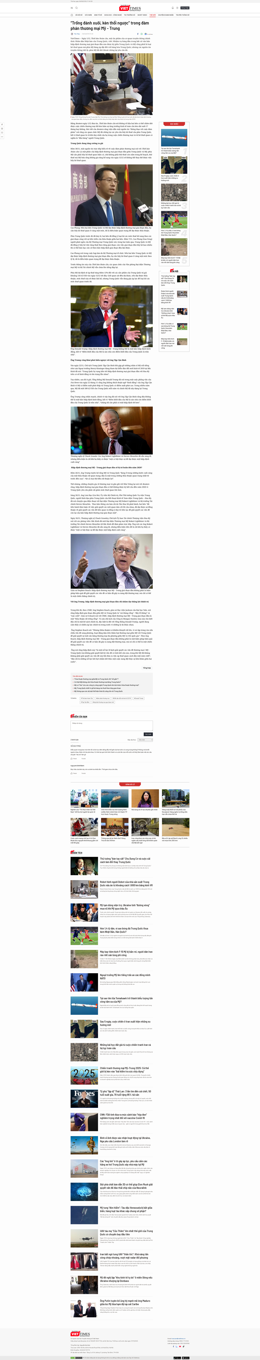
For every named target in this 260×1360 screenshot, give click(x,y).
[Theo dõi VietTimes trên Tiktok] (183, 1346)
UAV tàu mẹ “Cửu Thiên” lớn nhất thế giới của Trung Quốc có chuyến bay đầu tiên (126, 1232)
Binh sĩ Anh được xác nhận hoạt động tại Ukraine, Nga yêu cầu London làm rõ (125, 1139)
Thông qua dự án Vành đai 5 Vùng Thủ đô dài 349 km (113, 839)
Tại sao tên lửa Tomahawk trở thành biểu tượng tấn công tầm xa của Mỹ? (170, 151)
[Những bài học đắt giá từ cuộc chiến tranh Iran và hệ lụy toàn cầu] (174, 192)
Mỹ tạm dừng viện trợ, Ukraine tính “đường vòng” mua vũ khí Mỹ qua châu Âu (168, 313)
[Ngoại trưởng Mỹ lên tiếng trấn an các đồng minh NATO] (84, 982)
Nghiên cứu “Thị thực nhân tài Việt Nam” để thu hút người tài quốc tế (83, 811)
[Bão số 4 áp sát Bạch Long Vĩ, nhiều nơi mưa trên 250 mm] (175, 827)
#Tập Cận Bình (85, 702)
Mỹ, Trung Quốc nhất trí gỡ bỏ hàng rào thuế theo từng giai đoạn (97, 688)
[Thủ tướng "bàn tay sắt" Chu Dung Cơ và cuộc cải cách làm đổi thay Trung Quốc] (182, 278)
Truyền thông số (182, 15)
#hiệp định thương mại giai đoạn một (103, 702)
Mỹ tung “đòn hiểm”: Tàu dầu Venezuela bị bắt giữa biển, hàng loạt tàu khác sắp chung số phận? (126, 1209)
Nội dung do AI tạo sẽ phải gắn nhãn (145, 810)
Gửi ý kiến (148, 734)
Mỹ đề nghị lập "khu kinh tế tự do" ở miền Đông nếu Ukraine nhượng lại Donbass (126, 1279)
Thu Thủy (77, 34)
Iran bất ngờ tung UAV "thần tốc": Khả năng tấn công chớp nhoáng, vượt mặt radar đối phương (124, 1256)
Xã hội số (78, 15)
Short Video (142, 15)
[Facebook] (138, 34)
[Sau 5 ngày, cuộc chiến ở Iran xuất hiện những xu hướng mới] (174, 165)
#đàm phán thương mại (102, 698)
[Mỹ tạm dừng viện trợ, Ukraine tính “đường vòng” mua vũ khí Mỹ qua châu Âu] (182, 311)
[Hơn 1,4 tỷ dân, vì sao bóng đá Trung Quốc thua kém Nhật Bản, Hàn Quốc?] (174, 219)
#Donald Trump (138, 698)
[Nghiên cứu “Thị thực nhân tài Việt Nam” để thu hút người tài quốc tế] (84, 798)
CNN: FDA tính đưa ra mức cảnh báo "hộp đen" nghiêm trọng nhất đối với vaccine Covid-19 (123, 1116)
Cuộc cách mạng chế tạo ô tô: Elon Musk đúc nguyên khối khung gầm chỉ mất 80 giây (84, 840)
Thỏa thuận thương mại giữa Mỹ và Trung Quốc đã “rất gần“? (96, 679)
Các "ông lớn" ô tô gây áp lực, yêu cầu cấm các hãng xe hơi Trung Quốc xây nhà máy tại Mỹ (123, 1163)
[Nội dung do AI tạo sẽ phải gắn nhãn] (145, 798)
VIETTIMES (130, 8)
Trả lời (83, 758)
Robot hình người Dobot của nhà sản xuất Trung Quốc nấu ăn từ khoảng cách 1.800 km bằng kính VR (168, 297)
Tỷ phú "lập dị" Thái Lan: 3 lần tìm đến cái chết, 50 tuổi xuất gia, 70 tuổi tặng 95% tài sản (125, 1093)
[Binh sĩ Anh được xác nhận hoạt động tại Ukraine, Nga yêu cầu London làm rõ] (84, 1145)
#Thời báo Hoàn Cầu (87, 698)
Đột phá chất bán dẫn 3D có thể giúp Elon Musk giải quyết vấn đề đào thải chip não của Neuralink (126, 1186)
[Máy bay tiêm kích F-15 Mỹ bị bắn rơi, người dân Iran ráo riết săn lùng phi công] (174, 247)
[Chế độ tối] (177, 8)
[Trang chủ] (72, 15)
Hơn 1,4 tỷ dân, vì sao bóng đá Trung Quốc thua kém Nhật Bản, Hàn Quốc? (170, 233)
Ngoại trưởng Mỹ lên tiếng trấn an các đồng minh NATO (125, 976)
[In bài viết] (141, 34)
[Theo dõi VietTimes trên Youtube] (180, 1346)
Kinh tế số (98, 15)
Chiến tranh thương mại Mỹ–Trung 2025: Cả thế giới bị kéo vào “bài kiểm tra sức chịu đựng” (124, 1069)
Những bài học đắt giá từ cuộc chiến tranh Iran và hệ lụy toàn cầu (171, 205)
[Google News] (148, 34)
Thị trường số (129, 15)
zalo (177, 1346)
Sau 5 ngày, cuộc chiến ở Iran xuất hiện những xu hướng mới (170, 178)
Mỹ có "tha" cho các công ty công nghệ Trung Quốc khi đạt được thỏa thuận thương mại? (106, 685)
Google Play (185, 1358)
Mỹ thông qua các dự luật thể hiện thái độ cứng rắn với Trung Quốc (98, 691)
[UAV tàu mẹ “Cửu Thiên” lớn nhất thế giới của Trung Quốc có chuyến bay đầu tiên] (84, 1238)
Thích (75, 758)
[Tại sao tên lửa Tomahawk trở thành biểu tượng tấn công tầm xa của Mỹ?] (174, 137)
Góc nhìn (88, 15)
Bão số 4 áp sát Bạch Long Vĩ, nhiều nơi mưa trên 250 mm (175, 839)
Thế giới (153, 15)
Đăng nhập (185, 8)
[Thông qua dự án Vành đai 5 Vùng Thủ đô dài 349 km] (114, 827)
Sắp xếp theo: (132, 740)
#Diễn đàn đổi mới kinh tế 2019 (122, 698)
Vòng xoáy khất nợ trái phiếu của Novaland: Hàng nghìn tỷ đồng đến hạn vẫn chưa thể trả (174, 812)
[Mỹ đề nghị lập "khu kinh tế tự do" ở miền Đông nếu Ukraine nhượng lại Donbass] (84, 1285)
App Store (177, 1358)
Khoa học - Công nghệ (113, 15)
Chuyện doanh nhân (165, 15)
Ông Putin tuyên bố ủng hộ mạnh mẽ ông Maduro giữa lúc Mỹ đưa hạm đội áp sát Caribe (125, 1302)
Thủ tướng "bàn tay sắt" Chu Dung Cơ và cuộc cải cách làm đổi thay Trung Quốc (168, 280)
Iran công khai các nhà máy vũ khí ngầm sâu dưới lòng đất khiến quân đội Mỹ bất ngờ (144, 840)
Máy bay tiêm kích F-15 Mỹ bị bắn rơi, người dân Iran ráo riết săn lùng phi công (170, 260)
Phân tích (77, 852)
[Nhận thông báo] (173, 8)
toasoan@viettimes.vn (178, 1338)
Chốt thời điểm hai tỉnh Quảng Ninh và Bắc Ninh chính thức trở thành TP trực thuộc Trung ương (114, 812)
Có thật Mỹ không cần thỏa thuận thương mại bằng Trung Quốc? (97, 682)
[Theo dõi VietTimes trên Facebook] (173, 1346)
